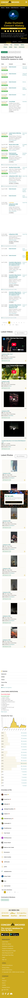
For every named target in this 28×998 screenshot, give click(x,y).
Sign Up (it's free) (14, 502)
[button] (13, 496)
